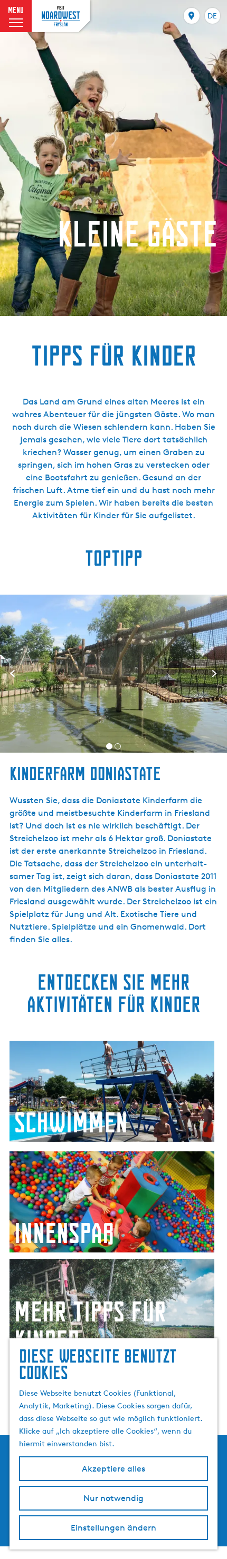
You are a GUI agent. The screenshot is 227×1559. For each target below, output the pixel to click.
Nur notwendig (113, 1498)
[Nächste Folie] (214, 673)
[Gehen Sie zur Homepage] (61, 16)
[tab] (109, 746)
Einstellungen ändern (113, 1528)
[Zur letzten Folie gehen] (12, 673)
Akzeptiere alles (113, 1469)
